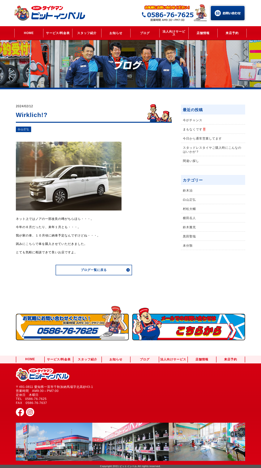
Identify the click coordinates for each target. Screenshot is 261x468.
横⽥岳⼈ (189, 218)
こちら (30, 243)
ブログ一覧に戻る (94, 269)
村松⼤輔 (189, 208)
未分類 (188, 245)
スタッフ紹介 (87, 33)
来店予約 (232, 33)
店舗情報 (203, 33)
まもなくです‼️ (194, 129)
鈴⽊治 (188, 190)
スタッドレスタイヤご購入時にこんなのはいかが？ (212, 149)
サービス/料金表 (58, 33)
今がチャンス (192, 120)
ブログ (145, 33)
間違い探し (191, 160)
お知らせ (115, 33)
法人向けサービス (174, 33)
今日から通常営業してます (202, 138)
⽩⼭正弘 (23, 129)
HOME (29, 33)
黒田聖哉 (189, 236)
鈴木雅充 (189, 227)
